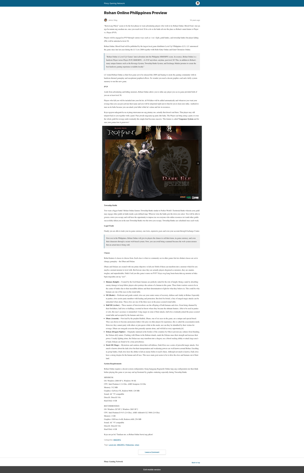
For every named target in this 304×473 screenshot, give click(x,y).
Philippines (130, 445)
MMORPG (117, 440)
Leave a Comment (152, 452)
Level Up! (112, 445)
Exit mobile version (152, 469)
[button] (198, 163)
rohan (137, 445)
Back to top (196, 462)
